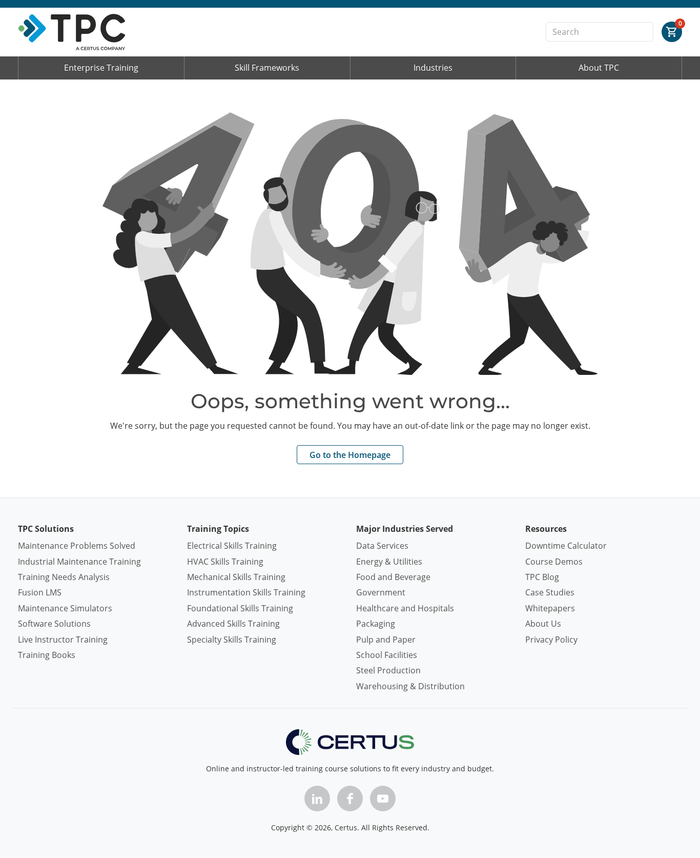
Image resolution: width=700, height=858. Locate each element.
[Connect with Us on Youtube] (383, 798)
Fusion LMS (39, 592)
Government (380, 592)
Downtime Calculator (566, 545)
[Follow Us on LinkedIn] (317, 798)
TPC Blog (542, 577)
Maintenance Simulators (65, 608)
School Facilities (386, 655)
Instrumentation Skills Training (246, 592)
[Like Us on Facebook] (350, 798)
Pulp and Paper (386, 639)
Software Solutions (54, 623)
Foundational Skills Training (240, 608)
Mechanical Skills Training (236, 577)
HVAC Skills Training (225, 561)
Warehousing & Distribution (410, 686)
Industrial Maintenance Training (79, 561)
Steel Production (388, 670)
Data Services (382, 545)
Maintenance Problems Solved (76, 545)
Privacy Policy (551, 639)
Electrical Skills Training (232, 545)
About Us (543, 623)
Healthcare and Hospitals (405, 608)
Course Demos (554, 561)
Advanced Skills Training (233, 623)
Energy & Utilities (389, 561)
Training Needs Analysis (64, 577)
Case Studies (549, 592)
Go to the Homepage (350, 455)
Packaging (375, 623)
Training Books (46, 655)
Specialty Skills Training (231, 639)
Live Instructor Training (63, 639)
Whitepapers (550, 608)
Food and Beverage (393, 577)
